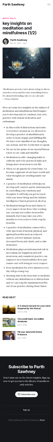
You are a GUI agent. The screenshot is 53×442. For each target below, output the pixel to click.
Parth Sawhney (14, 4)
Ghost (42, 420)
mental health (9, 18)
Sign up (26, 410)
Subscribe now (28, 394)
